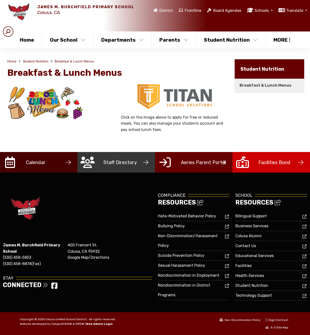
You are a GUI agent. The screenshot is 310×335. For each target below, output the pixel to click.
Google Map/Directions (88, 257)
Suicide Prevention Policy (181, 255)
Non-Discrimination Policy (242, 320)
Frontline (193, 10)
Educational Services (254, 255)
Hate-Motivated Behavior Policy (187, 216)
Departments (118, 40)
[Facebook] (54, 287)
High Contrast (278, 320)
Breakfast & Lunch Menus (74, 61)
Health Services (249, 275)
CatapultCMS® (61, 324)
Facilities (243, 265)
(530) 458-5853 (17, 257)
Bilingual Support (251, 216)
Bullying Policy (171, 226)
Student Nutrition (227, 40)
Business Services (251, 226)
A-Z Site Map (279, 327)
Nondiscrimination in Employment (188, 275)
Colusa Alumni (248, 236)
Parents (169, 40)
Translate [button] (295, 10)
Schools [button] (262, 10)
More (280, 40)
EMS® (80, 324)
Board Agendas (227, 10)
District (166, 10)
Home (27, 40)
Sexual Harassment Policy (181, 265)
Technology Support (253, 295)
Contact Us (245, 246)
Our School (64, 40)
